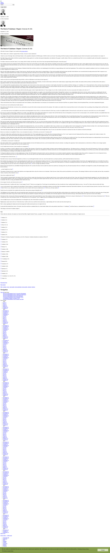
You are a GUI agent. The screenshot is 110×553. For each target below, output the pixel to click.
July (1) (4, 344)
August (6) (5, 446)
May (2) (4, 333)
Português (5, 543)
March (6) (5, 452)
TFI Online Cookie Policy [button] (7, 551)
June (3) (4, 332)
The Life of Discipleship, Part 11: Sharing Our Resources (14, 294)
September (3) (6, 314)
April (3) (5, 334)
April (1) (5, 304)
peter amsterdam (18, 287)
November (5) (6, 443)
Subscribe (5, 538)
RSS (4, 540)
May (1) (4, 303)
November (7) (6, 516)
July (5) (4, 388)
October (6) (5, 502)
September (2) (6, 328)
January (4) (5, 395)
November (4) (6, 370)
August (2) (5, 330)
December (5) (6, 397)
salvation (29, 287)
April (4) (5, 363)
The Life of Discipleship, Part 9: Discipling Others (13, 296)
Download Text (4, 282)
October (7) (5, 429)
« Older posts (9, 535)
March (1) (5, 335)
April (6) (5, 391)
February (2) (5, 307)
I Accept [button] (103, 550)
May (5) (4, 390)
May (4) (4, 362)
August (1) (5, 315)
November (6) (6, 472)
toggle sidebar (3, 7)
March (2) (5, 306)
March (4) (5, 392)
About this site (6, 537)
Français (4, 545)
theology (33, 287)
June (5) (4, 389)
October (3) (5, 327)
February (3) (5, 336)
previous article (24, 51)
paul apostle (12, 287)
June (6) (4, 493)
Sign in (2, 2)
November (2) (6, 326)
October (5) (5, 399)
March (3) (5, 349)
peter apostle (24, 287)
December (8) (6, 471)
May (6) (4, 420)
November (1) (6, 311)
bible (1, 287)
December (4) (6, 382)
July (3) (4, 316)
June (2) (4, 346)
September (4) (6, 445)
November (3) (6, 355)
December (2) (6, 310)
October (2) (5, 312)
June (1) (4, 302)
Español (4, 541)
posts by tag (3, 533)
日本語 (4, 542)
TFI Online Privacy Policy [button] (83, 549)
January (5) (5, 380)
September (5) (6, 386)
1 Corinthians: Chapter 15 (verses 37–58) (11, 298)
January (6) (5, 424)
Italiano (4, 544)
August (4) (5, 372)
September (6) (6, 430)
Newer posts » (3, 535)
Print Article (3, 284)
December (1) (6, 325)
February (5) (5, 423)
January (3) (5, 338)
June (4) (4, 374)
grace (8, 287)
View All (2, 292)
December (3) (6, 456)
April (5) (5, 406)
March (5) (5, 378)
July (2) (4, 331)
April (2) (5, 319)
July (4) (4, 359)
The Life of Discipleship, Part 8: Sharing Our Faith (13, 299)
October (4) (5, 356)
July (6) (4, 403)
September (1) (6, 490)
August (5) (5, 387)
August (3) (5, 358)
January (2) (5, 323)
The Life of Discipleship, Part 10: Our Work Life (13, 295)
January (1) (5, 308)
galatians (4, 287)
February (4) (5, 379)
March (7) (5, 467)
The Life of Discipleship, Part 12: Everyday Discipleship (14, 293)
